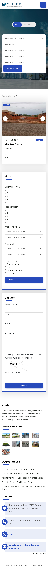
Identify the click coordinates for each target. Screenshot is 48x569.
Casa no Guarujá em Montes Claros (18, 469)
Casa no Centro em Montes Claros (17, 482)
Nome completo (12, 305)
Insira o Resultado (13, 372)
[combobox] (24, 39)
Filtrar (10, 280)
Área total (9, 244)
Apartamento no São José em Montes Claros (22, 478)
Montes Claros (13, 144)
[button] (5, 118)
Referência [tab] (28, 25)
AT (6, 154)
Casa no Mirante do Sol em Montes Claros (21, 473)
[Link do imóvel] (7, 436)
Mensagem (10, 333)
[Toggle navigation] (43, 5)
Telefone (9, 314)
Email (7, 323)
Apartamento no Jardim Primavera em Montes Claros (23, 487)
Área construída (12, 227)
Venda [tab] (17, 25)
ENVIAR (24, 385)
